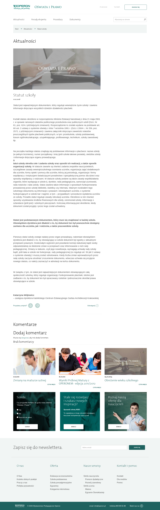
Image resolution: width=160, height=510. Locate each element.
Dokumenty (75, 19)
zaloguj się (136, 7)
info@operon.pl (100, 506)
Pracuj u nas (22, 483)
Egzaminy (54, 486)
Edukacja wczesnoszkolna (61, 476)
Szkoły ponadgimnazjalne (61, 483)
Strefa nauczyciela (91, 476)
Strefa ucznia (89, 486)
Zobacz (73, 427)
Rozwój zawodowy (93, 483)
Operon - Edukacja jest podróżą (21, 7)
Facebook (141, 505)
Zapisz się (137, 447)
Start (17, 29)
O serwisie (103, 7)
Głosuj (27, 427)
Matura (88, 489)
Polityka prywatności (25, 486)
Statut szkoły (42, 29)
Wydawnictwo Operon (19, 506)
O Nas (19, 476)
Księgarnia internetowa (59, 489)
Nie (37, 305)
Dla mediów (122, 479)
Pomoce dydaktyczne (94, 479)
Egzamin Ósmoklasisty (94, 492)
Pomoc (120, 483)
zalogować (25, 338)
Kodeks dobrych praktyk (27, 479)
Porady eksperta (38, 19)
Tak (30, 305)
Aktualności (18, 19)
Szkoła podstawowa (58, 479)
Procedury (58, 19)
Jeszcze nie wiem (25, 417)
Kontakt (117, 7)
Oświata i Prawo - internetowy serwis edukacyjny (48, 7)
